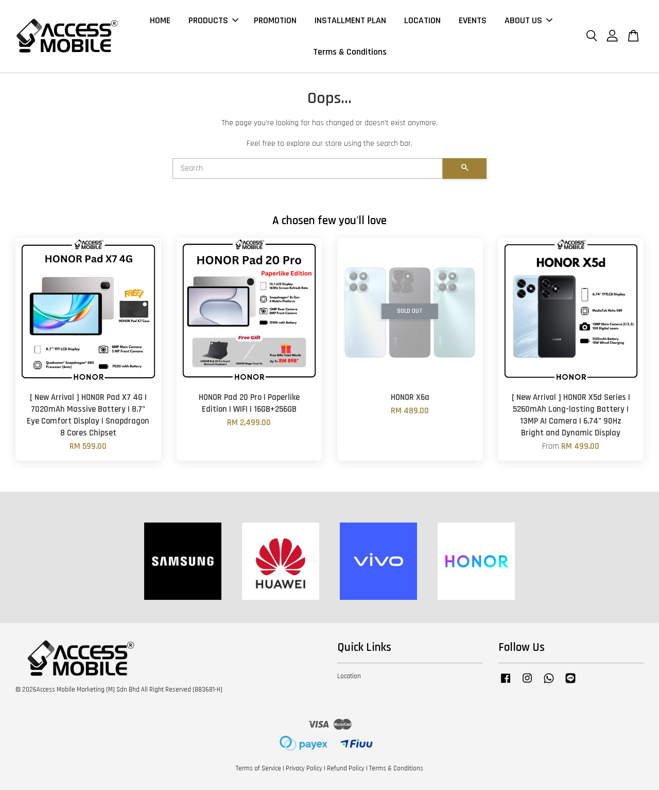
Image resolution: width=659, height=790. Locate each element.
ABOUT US (523, 20)
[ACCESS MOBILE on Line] (570, 683)
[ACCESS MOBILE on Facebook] (505, 683)
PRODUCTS (208, 20)
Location (349, 676)
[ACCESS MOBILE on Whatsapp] (549, 683)
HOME (160, 20)
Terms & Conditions (350, 52)
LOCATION (422, 20)
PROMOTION (275, 20)
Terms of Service (258, 768)
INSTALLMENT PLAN (350, 20)
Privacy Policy (304, 768)
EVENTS (473, 20)
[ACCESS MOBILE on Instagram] (527, 683)
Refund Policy (346, 768)
